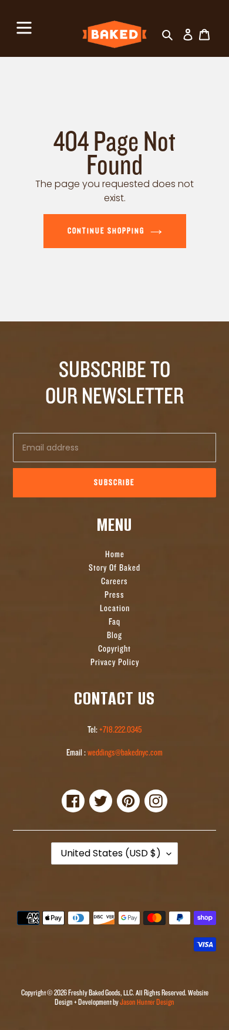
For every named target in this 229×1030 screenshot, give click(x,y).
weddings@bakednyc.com (124, 753)
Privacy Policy (114, 663)
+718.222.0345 (120, 730)
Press (114, 595)
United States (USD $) (110, 853)
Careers (114, 582)
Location (115, 609)
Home (114, 555)
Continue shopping (106, 230)
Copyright (114, 649)
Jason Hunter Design (147, 1002)
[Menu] (24, 26)
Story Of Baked (114, 568)
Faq (114, 622)
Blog (114, 636)
